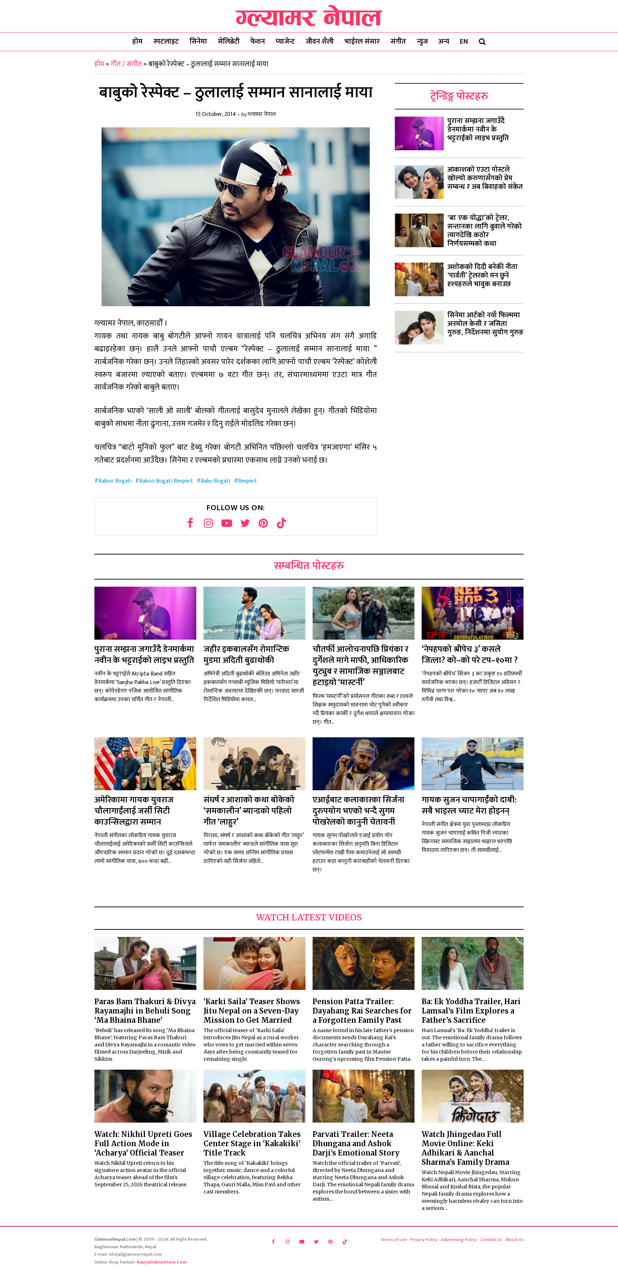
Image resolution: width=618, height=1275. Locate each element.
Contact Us (491, 1240)
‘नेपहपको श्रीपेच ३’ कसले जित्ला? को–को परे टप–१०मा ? (470, 655)
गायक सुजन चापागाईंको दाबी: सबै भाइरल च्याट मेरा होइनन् (469, 805)
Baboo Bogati (115, 481)
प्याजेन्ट (285, 41)
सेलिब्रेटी (229, 41)
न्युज (422, 41)
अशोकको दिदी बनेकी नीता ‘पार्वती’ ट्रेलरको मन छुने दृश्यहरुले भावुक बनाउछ (482, 275)
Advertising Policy (459, 1240)
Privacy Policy (423, 1240)
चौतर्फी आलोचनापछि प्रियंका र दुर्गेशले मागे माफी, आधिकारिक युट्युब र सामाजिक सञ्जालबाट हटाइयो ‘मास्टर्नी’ (360, 666)
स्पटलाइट (166, 41)
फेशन (257, 41)
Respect (247, 481)
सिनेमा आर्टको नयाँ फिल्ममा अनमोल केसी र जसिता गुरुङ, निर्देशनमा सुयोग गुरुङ (485, 324)
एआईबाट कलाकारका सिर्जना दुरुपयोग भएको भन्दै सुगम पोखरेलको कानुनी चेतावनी (358, 811)
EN (464, 41)
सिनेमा (198, 41)
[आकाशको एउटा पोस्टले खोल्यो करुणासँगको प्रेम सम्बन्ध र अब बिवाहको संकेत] (419, 182)
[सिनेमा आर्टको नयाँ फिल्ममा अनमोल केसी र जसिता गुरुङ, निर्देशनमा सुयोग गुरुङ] (419, 328)
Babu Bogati (215, 481)
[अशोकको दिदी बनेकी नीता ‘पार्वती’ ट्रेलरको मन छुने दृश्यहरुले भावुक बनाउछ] (419, 279)
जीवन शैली (319, 41)
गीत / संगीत (126, 64)
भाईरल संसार (362, 41)
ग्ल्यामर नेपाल (261, 114)
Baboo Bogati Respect (166, 481)
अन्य (443, 41)
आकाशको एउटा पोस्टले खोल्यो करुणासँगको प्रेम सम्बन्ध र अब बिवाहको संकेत (485, 178)
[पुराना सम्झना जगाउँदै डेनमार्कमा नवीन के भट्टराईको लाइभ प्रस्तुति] (419, 133)
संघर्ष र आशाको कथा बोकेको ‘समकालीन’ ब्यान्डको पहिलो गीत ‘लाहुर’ (248, 811)
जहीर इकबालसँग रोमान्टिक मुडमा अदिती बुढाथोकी (246, 655)
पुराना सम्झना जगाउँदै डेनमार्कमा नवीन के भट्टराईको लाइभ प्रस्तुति (478, 129)
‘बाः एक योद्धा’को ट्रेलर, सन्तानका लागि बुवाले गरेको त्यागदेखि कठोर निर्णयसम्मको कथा (484, 231)
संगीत (398, 41)
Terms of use (394, 1240)
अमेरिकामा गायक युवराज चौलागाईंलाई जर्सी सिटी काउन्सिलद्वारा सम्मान (133, 811)
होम (137, 41)
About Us (514, 1240)
